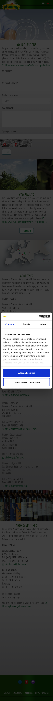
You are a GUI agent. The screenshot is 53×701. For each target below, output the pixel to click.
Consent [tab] (9, 324)
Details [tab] (26, 324)
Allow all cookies (26, 373)
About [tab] (43, 324)
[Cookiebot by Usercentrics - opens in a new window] (38, 316)
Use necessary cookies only (26, 382)
